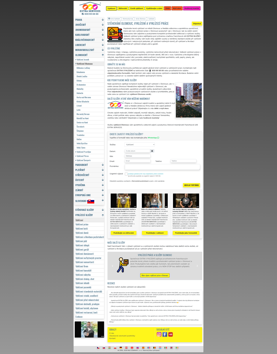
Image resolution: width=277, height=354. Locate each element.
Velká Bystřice (82, 143)
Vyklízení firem (82, 266)
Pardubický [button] (81, 165)
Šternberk (80, 126)
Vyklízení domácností (85, 253)
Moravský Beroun (83, 114)
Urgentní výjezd (116, 174)
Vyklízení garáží (82, 249)
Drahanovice (81, 84)
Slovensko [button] (80, 201)
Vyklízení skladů (82, 283)
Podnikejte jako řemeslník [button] (186, 233)
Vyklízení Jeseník (83, 59)
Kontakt (112, 338)
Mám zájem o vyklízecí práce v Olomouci (155, 275)
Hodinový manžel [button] (191, 8)
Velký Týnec (81, 147)
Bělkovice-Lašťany (83, 67)
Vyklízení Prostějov (84, 151)
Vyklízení (79, 220)
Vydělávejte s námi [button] (154, 8)
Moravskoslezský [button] (84, 50)
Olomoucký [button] (81, 55)
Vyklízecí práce (82, 224)
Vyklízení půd (81, 241)
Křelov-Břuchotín (83, 101)
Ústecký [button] (79, 180)
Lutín (78, 109)
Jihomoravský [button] (82, 29)
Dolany (79, 80)
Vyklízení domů (82, 232)
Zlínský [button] (79, 190)
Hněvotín (80, 93)
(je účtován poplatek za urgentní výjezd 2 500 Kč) (144, 176)
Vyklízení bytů (82, 228)
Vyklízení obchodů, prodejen (87, 304)
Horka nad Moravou (84, 97)
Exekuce (79, 316)
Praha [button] (78, 19)
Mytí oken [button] (177, 8)
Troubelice (80, 135)
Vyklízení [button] (111, 8)
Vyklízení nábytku (83, 274)
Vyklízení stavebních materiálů (89, 291)
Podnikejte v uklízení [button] (154, 233)
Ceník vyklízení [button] (136, 8)
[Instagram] (159, 334)
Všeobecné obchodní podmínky (122, 336)
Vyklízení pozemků (83, 287)
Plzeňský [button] (80, 170)
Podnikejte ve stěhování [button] (124, 233)
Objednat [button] (197, 23)
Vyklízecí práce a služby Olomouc (155, 255)
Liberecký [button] (80, 45)
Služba (112, 144)
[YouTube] (170, 334)
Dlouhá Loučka (82, 76)
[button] (112, 266)
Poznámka (114, 166)
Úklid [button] (167, 8)
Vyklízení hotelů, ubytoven (87, 308)
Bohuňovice (81, 72)
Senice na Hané (82, 122)
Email (112, 161)
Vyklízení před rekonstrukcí (87, 300)
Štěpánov (80, 130)
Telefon (158, 161)
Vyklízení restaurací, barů (86, 312)
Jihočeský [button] (80, 24)
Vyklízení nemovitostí (85, 262)
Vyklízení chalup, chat (85, 279)
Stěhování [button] (123, 8)
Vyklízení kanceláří (83, 270)
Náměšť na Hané (83, 118)
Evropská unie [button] (83, 195)
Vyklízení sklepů (82, 245)
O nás (111, 333)
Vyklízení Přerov (83, 156)
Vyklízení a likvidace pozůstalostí (90, 237)
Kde (111, 156)
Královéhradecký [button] (85, 40)
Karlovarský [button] (82, 34)
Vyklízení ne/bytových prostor (88, 258)
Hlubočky (80, 88)
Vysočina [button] (80, 185)
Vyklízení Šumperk (83, 160)
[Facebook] (164, 334)
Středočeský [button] (82, 175)
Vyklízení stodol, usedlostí (87, 295)
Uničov (79, 139)
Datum (112, 151)
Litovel (79, 105)
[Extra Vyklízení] (90, 7)
